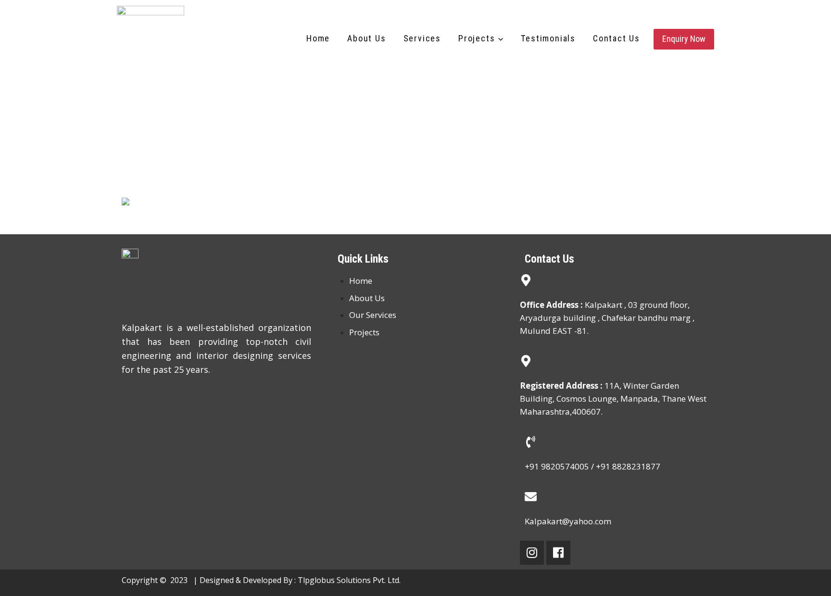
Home (318, 38)
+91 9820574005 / (560, 466)
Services (422, 38)
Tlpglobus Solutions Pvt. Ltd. (349, 580)
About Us (366, 38)
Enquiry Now (683, 39)
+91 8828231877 (628, 466)
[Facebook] (558, 553)
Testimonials (548, 38)
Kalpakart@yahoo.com (568, 521)
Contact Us (616, 38)
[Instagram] (532, 553)
